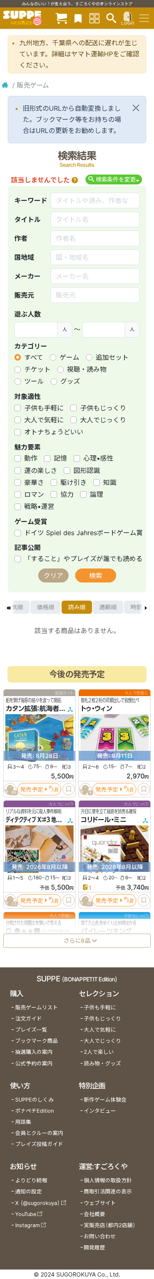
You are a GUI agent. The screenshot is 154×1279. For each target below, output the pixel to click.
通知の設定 (28, 1191)
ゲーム (69, 357)
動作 (30, 458)
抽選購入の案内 (34, 1052)
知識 (109, 482)
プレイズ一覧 (31, 1030)
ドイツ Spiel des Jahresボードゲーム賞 (83, 533)
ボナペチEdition (34, 1111)
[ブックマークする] (68, 789)
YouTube (25, 1214)
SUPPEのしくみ (34, 1100)
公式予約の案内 (34, 1063)
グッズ (70, 381)
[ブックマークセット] (78, 17)
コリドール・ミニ (103, 820)
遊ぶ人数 (27, 314)
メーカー (27, 276)
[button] (74, 180)
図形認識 (87, 470)
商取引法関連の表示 (108, 1191)
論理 (96, 494)
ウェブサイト (100, 1203)
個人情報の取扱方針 (108, 1180)
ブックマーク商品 (36, 1041)
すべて (33, 357)
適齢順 (108, 606)
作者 (21, 238)
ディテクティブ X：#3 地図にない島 (42, 820)
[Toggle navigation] (144, 18)
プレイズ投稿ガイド (39, 1144)
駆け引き (73, 482)
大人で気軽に (44, 420)
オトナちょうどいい (53, 432)
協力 (67, 494)
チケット (37, 369)
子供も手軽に (44, 408)
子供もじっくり (103, 408)
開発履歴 (94, 1247)
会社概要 (94, 1214)
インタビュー (100, 1111)
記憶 (60, 458)
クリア (53, 575)
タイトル (27, 219)
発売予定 (31, 789)
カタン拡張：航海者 (32, 709)
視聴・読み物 (86, 369)
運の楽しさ (40, 470)
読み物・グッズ (102, 1063)
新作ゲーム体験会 (105, 1100)
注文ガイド (28, 1019)
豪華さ (34, 482)
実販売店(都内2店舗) (110, 1225)
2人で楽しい (99, 1052)
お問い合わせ (100, 1236)
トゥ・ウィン (96, 709)
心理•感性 (98, 458)
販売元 (24, 295)
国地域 (24, 257)
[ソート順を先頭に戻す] (8, 607)
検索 (95, 575)
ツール (34, 381)
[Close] (136, 107)
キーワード (30, 200)
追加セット (112, 357)
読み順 (76, 606)
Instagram (27, 1225)
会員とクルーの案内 (39, 1133)
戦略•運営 (39, 506)
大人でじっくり (103, 420)
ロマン (34, 494)
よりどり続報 (31, 1180)
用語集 (23, 1122)
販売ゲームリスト (36, 1007)
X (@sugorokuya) (37, 1203)
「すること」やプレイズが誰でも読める (83, 558)
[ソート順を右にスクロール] (145, 607)
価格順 (45, 606)
